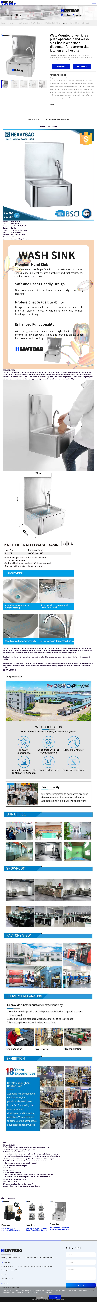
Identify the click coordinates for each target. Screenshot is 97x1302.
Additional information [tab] (57, 119)
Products (11, 23)
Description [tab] (34, 119)
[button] (44, 55)
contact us (61, 66)
